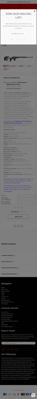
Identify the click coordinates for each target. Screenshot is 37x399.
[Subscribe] (25, 33)
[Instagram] (20, 39)
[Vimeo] (25, 39)
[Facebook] (16, 39)
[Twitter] (11, 39)
